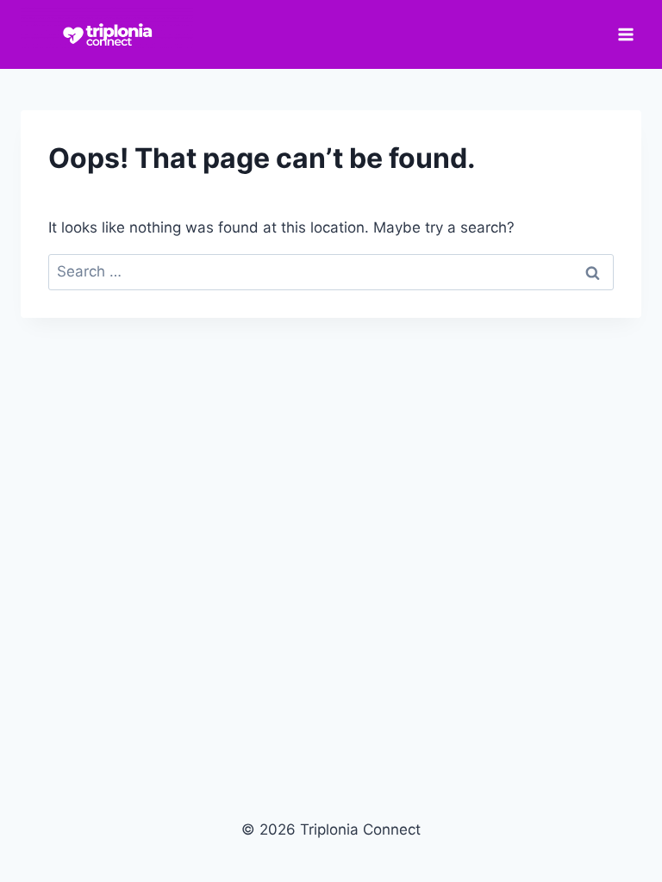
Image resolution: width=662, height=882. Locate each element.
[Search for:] (331, 271)
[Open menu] (625, 34)
